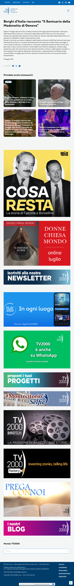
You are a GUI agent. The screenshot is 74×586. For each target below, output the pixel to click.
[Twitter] (62, 2)
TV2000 (7, 2)
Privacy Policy (63, 570)
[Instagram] (66, 2)
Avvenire (26, 2)
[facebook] (13, 66)
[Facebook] (59, 2)
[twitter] (16, 66)
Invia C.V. (61, 564)
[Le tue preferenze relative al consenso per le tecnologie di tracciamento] (71, 583)
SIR (33, 2)
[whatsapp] (19, 66)
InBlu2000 (16, 2)
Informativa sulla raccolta (25, 584)
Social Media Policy (64, 573)
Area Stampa (63, 567)
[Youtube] (69, 2)
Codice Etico (62, 576)
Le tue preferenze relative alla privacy (41, 584)
